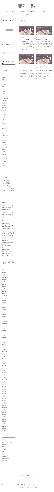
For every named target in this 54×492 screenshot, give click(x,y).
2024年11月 (4, 321)
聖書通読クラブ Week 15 (24, 68)
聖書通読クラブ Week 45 (7, 207)
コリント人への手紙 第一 (8, 188)
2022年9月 (4, 381)
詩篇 (3, 119)
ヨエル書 (4, 142)
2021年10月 (4, 407)
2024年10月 (4, 323)
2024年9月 (4, 326)
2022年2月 (4, 398)
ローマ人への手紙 (7, 186)
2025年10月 (4, 295)
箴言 (3, 121)
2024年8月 (4, 328)
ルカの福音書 (6, 182)
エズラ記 (4, 109)
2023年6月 (4, 361)
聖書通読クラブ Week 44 (7, 209)
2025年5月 (4, 307)
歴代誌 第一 (4, 105)
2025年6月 (4, 305)
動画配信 (32, 11)
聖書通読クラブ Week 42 (7, 214)
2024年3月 (4, 340)
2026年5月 (4, 279)
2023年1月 (4, 372)
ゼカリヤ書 (4, 163)
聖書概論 (4, 456)
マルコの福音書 (6, 180)
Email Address (6, 25)
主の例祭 (4, 444)
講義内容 (37, 11)
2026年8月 (4, 272)
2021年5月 (4, 419)
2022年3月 (4, 395)
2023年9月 (4, 354)
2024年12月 (4, 319)
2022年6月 (4, 388)
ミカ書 (3, 151)
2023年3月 (4, 368)
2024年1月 (4, 344)
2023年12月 (4, 347)
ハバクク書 (4, 156)
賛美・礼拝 (4, 460)
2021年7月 (4, 414)
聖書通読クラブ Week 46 (7, 205)
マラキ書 (4, 165)
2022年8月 (4, 384)
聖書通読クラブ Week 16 (41, 39)
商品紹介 (4, 449)
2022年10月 (4, 379)
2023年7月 (4, 358)
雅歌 (3, 126)
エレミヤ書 (4, 130)
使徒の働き (5, 185)
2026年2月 (4, 286)
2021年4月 (4, 421)
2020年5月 (4, 426)
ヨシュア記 (4, 89)
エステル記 (4, 114)
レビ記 (3, 82)
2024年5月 (4, 335)
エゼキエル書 (5, 135)
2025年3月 (4, 312)
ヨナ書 (3, 149)
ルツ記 (3, 93)
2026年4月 (4, 281)
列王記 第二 (4, 102)
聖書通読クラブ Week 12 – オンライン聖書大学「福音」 (8, 237)
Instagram (35, 484)
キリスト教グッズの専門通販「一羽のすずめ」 (28, 475)
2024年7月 (4, 330)
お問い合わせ (26, 14)
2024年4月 (4, 337)
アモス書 (4, 144)
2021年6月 (4, 416)
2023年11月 (4, 349)
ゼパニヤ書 (4, 158)
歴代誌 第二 (4, 107)
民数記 (3, 84)
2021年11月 (4, 405)
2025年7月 (4, 302)
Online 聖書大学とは (14, 11)
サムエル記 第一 (5, 96)
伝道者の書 (4, 123)
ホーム (6, 11)
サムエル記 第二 (5, 98)
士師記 (3, 91)
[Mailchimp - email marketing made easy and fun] (4, 31)
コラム (43, 11)
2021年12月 (4, 402)
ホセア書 (4, 140)
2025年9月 (4, 298)
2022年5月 (4, 391)
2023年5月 (4, 363)
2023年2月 (4, 370)
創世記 (3, 77)
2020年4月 (4, 428)
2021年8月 (4, 412)
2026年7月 (4, 274)
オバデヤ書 (4, 147)
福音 (3, 451)
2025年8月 (4, 300)
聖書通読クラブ (24, 11)
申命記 (3, 86)
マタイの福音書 (6, 179)
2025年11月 (4, 293)
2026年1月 (4, 288)
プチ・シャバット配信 (7, 442)
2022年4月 (4, 393)
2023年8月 (4, 356)
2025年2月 (4, 314)
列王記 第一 (4, 100)
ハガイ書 (4, 161)
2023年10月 (4, 351)
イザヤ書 (4, 128)
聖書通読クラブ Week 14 (41, 68)
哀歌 (3, 133)
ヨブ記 (3, 116)
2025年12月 (4, 291)
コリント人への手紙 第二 (8, 190)
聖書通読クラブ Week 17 (24, 39)
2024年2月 (4, 342)
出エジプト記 (5, 79)
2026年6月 (4, 277)
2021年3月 (4, 423)
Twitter (21, 484)
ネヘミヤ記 (4, 112)
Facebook (28, 484)
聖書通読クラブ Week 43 (7, 212)
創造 (3, 446)
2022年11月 (4, 377)
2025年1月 (4, 316)
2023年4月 (4, 365)
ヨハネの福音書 (6, 183)
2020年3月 (4, 430)
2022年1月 (4, 400)
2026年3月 (4, 284)
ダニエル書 (4, 137)
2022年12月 (4, 375)
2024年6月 (4, 333)
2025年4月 (4, 309)
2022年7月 (4, 386)
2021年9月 (4, 409)
